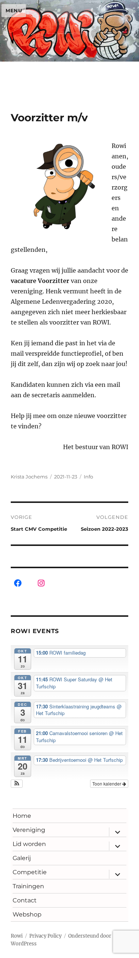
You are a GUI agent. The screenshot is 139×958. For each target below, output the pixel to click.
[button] (17, 783)
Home (22, 815)
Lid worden (29, 843)
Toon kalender (107, 783)
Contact (25, 900)
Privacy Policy (45, 936)
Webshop (27, 914)
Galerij (22, 858)
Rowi (17, 936)
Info (88, 477)
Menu (14, 10)
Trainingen (28, 886)
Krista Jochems (29, 477)
